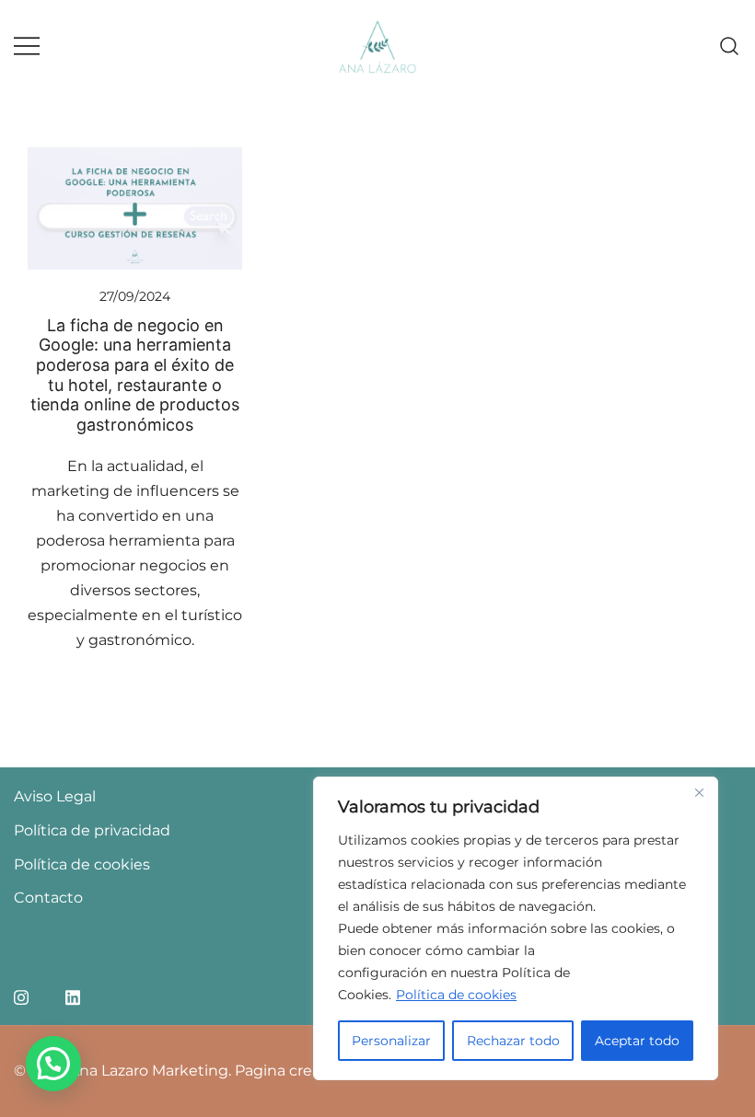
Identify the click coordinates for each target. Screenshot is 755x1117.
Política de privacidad (92, 830)
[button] (53, 1063)
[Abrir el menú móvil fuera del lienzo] (27, 46)
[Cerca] (699, 792)
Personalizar (391, 1040)
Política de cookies (456, 994)
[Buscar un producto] (729, 46)
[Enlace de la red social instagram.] (21, 995)
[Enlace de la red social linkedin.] (72, 995)
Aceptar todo (637, 1040)
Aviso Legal (55, 796)
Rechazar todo (513, 1040)
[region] (515, 928)
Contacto (48, 897)
